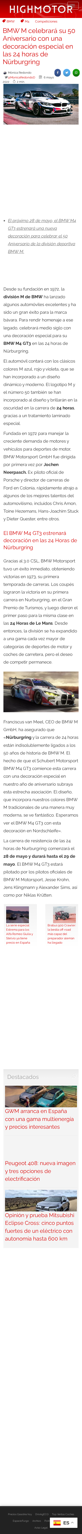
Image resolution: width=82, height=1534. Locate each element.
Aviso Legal (41, 1527)
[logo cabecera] (41, 9)
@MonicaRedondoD (21, 77)
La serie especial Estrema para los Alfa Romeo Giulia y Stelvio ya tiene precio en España (19, 933)
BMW (11, 21)
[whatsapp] (76, 72)
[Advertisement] (41, 171)
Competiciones (46, 21)
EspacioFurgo (21, 1520)
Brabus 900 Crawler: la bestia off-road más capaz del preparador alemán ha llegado (62, 933)
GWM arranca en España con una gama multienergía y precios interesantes (39, 1119)
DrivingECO (42, 1514)
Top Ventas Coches (63, 1514)
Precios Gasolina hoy (20, 1514)
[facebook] (57, 72)
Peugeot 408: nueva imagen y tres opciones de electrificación (40, 1171)
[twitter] (66, 72)
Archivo (36, 1520)
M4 (27, 21)
